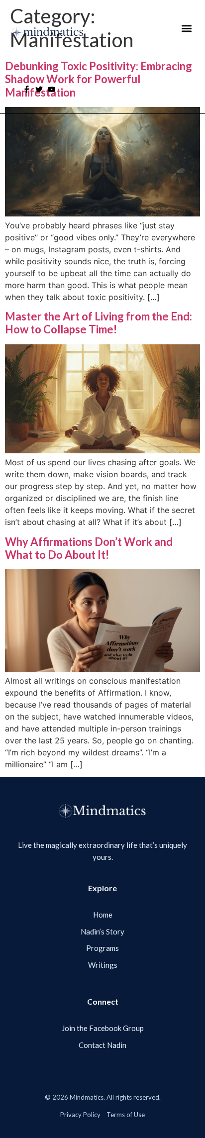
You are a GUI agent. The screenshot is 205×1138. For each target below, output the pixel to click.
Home (102, 914)
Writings (102, 964)
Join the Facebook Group (103, 1028)
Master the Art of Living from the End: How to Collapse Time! (98, 323)
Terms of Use (125, 1115)
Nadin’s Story (102, 931)
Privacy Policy (80, 1115)
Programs (102, 947)
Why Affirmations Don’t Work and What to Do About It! (89, 548)
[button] (186, 28)
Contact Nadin (102, 1044)
